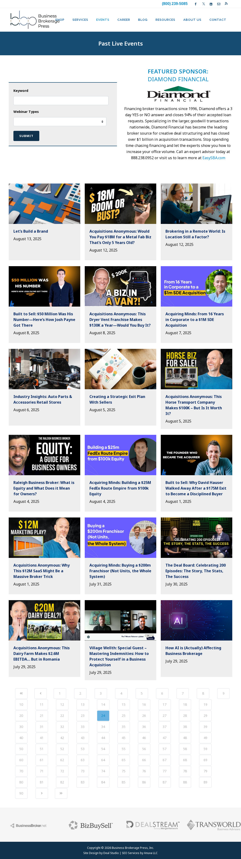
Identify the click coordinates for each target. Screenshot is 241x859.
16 (144, 704)
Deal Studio (111, 853)
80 (21, 782)
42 (62, 737)
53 (82, 749)
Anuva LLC (151, 853)
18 (185, 704)
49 (205, 737)
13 (82, 704)
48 (185, 737)
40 (21, 737)
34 (103, 726)
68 (185, 760)
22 (62, 715)
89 (205, 782)
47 (164, 737)
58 (185, 749)
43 (82, 737)
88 (185, 782)
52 (62, 749)
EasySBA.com (213, 157)
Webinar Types (26, 111)
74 (103, 771)
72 (62, 771)
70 (21, 771)
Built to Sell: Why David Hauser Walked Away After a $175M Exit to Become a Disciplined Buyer (195, 488)
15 (123, 704)
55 (123, 749)
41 (42, 737)
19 (205, 704)
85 (123, 782)
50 (21, 749)
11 (42, 704)
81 (42, 782)
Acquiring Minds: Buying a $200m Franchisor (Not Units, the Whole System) (120, 571)
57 (164, 749)
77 (164, 771)
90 (21, 793)
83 (82, 782)
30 (21, 726)
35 (123, 726)
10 (21, 704)
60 (21, 760)
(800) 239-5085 (175, 4)
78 (185, 771)
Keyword (20, 90)
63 (82, 760)
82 (62, 782)
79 (205, 771)
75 (123, 771)
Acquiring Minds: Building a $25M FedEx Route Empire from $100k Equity (120, 488)
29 (205, 715)
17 (164, 704)
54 (103, 749)
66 (144, 760)
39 (205, 726)
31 (42, 726)
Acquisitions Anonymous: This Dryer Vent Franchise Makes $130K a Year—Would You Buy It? (120, 319)
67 (164, 760)
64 (103, 760)
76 (144, 771)
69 (205, 760)
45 (123, 737)
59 (205, 749)
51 (42, 749)
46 (144, 737)
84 (103, 782)
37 (164, 726)
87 (164, 782)
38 (185, 726)
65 (123, 760)
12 (62, 704)
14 (103, 704)
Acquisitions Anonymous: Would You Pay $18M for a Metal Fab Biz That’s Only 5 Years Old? (120, 237)
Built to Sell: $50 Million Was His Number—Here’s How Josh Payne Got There (44, 319)
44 (103, 737)
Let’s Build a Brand (30, 231)
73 (82, 771)
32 (62, 726)
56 (144, 749)
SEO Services (130, 853)
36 (144, 726)
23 (82, 715)
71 (42, 771)
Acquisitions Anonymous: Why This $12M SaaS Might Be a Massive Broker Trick (41, 571)
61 (42, 760)
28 (185, 715)
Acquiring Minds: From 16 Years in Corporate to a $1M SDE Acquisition (194, 319)
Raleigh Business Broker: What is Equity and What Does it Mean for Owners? (43, 488)
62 (62, 760)
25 (123, 715)
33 (82, 726)
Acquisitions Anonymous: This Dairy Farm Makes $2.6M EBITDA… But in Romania (41, 653)
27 (164, 715)
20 (21, 715)
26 (144, 715)
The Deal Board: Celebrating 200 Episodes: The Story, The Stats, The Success (195, 571)
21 (42, 715)
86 (144, 782)
